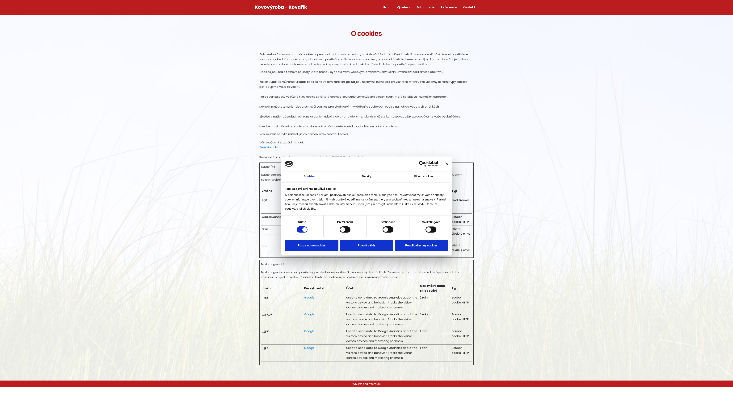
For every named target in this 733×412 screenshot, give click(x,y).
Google (309, 297)
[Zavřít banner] (447, 164)
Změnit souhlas (270, 147)
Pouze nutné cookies (312, 245)
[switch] (345, 230)
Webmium (374, 383)
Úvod (387, 7)
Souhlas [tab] (309, 176)
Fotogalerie (425, 7)
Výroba (402, 7)
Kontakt (469, 7)
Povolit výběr (366, 245)
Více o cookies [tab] (424, 176)
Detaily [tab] (366, 176)
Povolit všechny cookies (421, 245)
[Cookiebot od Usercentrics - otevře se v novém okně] (421, 164)
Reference (449, 7)
